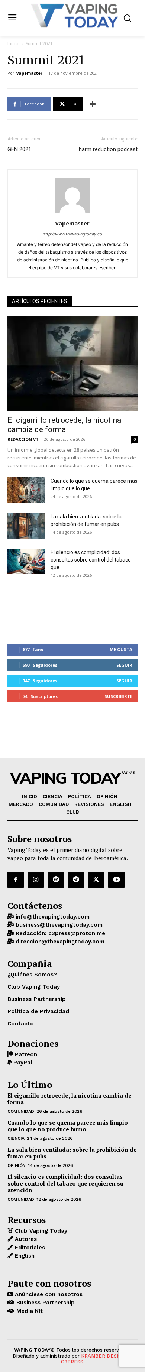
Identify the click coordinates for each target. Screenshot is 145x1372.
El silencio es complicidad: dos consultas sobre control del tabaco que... (91, 559)
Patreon (25, 1054)
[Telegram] (76, 880)
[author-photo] (72, 213)
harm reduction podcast (108, 149)
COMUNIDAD (20, 1111)
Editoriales (29, 1247)
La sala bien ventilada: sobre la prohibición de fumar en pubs (72, 1153)
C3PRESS (72, 1362)
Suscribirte (118, 696)
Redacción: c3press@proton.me (59, 933)
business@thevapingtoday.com (58, 924)
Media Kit (28, 1311)
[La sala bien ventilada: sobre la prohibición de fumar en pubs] (26, 526)
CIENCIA (16, 1138)
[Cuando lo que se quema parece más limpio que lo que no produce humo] (26, 490)
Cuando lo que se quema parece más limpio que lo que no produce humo (67, 1126)
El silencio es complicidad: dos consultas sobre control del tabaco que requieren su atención (65, 1183)
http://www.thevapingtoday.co (72, 234)
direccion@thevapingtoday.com (59, 941)
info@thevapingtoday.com (52, 916)
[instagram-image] (29, 610)
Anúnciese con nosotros (48, 1294)
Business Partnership (44, 1302)
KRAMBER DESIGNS (104, 1356)
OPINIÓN (16, 1165)
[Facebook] (15, 880)
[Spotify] (56, 880)
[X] (96, 880)
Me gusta (121, 649)
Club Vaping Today (40, 1231)
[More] (92, 104)
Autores (25, 1239)
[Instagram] (36, 880)
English (24, 1255)
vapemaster (29, 73)
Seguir (124, 665)
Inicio (13, 43)
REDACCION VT (23, 439)
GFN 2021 (19, 149)
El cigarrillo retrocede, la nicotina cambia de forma (64, 425)
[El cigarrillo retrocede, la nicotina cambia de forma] (72, 363)
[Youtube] (116, 880)
